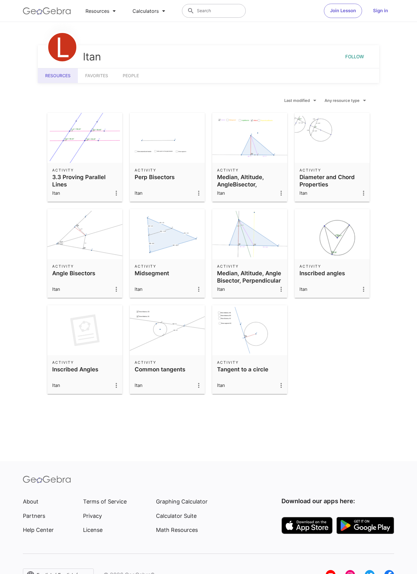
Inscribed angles (322, 273)
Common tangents (160, 369)
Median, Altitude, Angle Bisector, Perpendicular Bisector (249, 280)
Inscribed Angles (75, 369)
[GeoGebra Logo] (47, 11)
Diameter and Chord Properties (327, 181)
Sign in (380, 10)
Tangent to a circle (242, 369)
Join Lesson (343, 10)
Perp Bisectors (155, 177)
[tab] (101, 11)
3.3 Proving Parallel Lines (79, 181)
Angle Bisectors (73, 273)
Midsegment (152, 273)
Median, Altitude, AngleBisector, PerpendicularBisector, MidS (248, 188)
